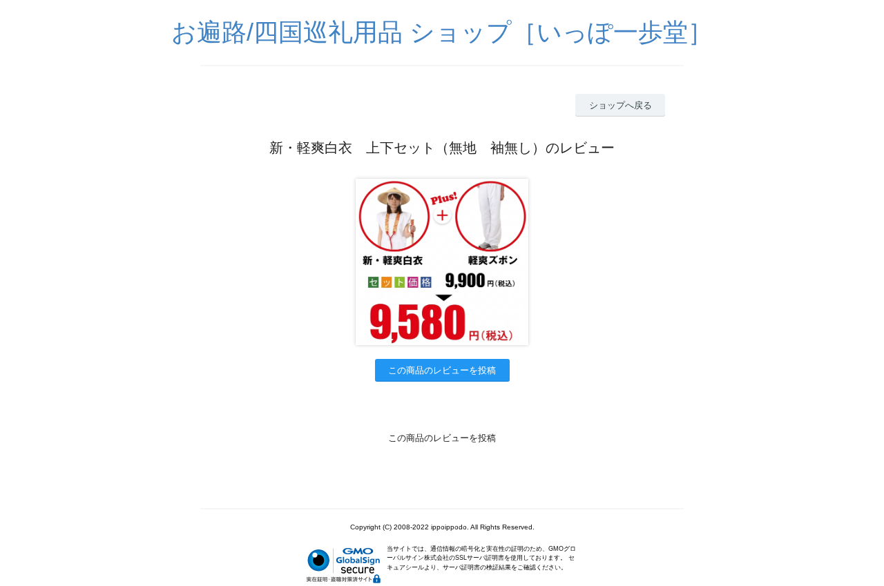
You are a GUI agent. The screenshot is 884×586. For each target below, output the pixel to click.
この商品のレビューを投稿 (442, 370)
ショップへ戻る (620, 105)
